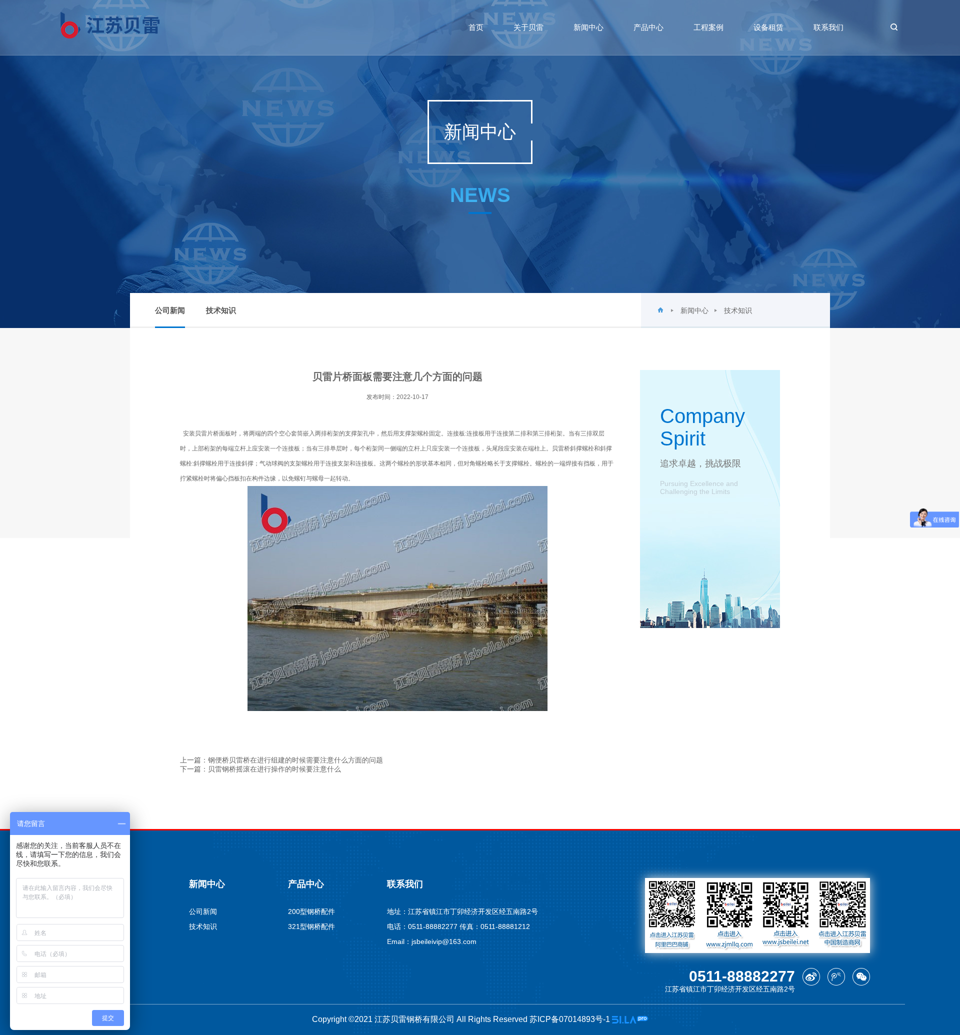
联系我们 (829, 27)
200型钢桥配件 (311, 912)
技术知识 (221, 310)
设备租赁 (769, 27)
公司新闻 (170, 310)
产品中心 (649, 27)
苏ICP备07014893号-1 (571, 1019)
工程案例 (709, 27)
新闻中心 (589, 27)
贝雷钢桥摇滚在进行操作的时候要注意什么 (274, 769)
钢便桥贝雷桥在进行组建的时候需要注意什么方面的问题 (295, 760)
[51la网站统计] (630, 1019)
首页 (476, 27)
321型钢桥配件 (311, 926)
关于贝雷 (529, 27)
